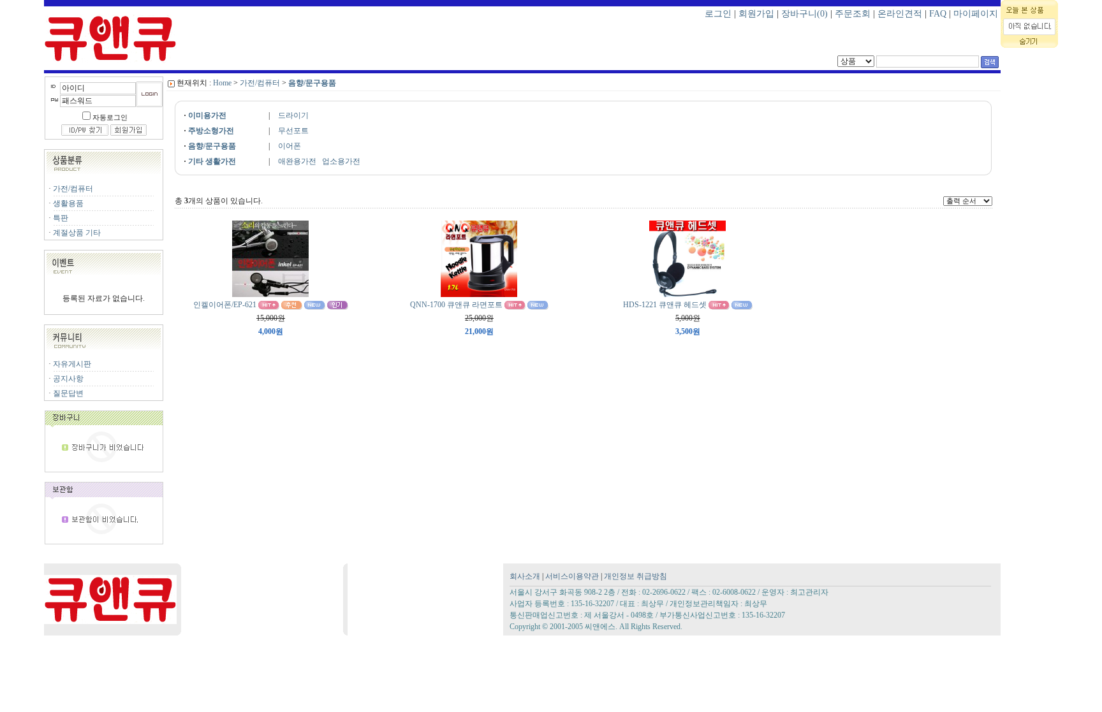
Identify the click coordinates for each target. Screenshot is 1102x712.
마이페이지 (975, 13)
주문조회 (853, 13)
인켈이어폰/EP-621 (224, 304)
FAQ (937, 13)
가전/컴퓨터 (73, 188)
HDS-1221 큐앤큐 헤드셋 (665, 304)
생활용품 (68, 203)
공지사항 (68, 378)
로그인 (718, 13)
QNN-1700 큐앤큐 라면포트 (456, 304)
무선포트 (293, 130)
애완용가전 (297, 161)
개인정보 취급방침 (635, 576)
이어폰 (289, 146)
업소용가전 (341, 161)
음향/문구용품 (312, 82)
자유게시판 (72, 364)
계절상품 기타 (77, 232)
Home (222, 82)
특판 (60, 218)
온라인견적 (900, 13)
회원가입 (756, 13)
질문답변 (68, 393)
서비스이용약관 (572, 576)
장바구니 (804, 13)
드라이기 (293, 115)
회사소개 (525, 576)
